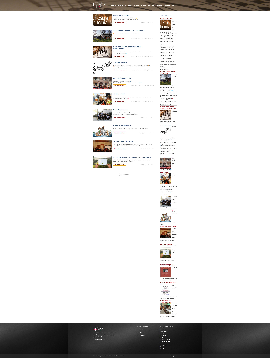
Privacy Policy (173, 356)
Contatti (174, 5)
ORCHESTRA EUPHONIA (121, 15)
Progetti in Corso (149, 38)
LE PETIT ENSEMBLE (120, 62)
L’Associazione (122, 5)
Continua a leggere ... (119, 22)
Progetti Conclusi (165, 341)
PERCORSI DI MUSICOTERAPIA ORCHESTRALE (128, 31)
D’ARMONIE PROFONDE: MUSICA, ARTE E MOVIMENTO (132, 157)
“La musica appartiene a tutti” (123, 141)
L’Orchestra (136, 5)
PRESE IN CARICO (119, 94)
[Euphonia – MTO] (100, 5)
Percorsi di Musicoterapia (122, 125)
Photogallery (160, 5)
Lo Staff (130, 5)
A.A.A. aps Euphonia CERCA (122, 78)
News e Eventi (151, 5)
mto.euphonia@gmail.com (99, 339)
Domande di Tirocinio (120, 110)
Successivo (126, 174)
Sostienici (167, 5)
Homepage (113, 5)
